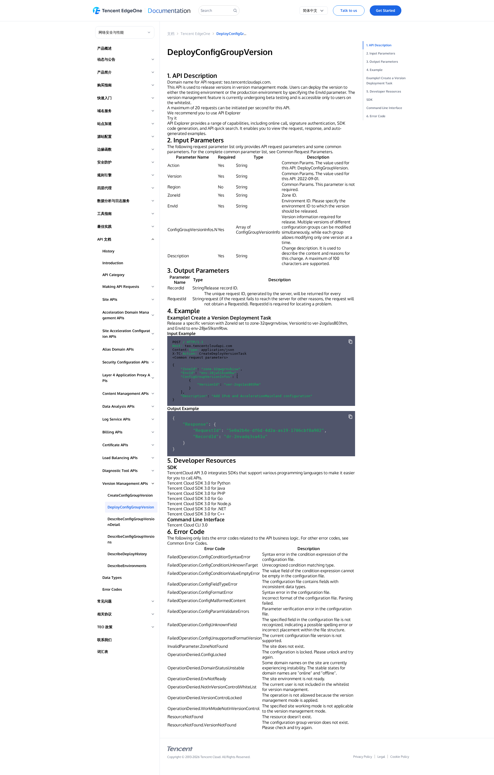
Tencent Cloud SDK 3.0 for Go (195, 498)
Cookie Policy (399, 757)
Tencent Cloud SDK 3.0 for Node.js (199, 503)
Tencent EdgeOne (195, 33)
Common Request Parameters (304, 151)
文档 (170, 33)
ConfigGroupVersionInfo (258, 232)
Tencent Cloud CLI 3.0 (187, 524)
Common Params (297, 162)
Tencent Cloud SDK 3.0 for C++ (196, 513)
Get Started (385, 10)
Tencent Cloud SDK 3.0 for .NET (196, 508)
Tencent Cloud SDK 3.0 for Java (196, 488)
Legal (381, 757)
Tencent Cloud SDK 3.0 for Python (198, 483)
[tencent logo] (180, 749)
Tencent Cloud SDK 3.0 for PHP (196, 493)
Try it (172, 118)
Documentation (169, 10)
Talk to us (348, 10)
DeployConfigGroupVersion (239, 33)
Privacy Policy (362, 757)
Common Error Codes (187, 543)
